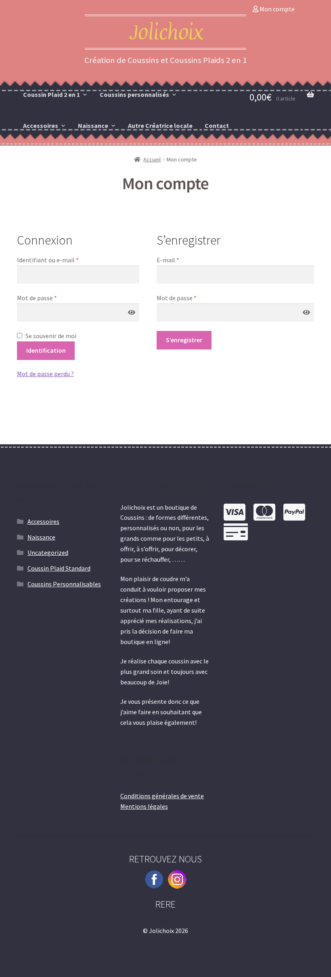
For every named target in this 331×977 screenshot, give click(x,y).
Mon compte (276, 9)
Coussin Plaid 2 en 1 (51, 94)
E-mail (168, 260)
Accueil (152, 159)
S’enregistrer (184, 340)
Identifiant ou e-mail (48, 260)
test (166, 920)
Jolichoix (165, 33)
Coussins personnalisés (134, 94)
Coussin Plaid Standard (58, 568)
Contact (217, 125)
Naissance (93, 125)
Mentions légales (144, 806)
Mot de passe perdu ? (45, 374)
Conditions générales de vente (162, 796)
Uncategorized (47, 552)
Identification (46, 350)
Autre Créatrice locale (160, 125)
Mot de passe (37, 298)
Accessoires (40, 125)
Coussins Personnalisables (64, 584)
